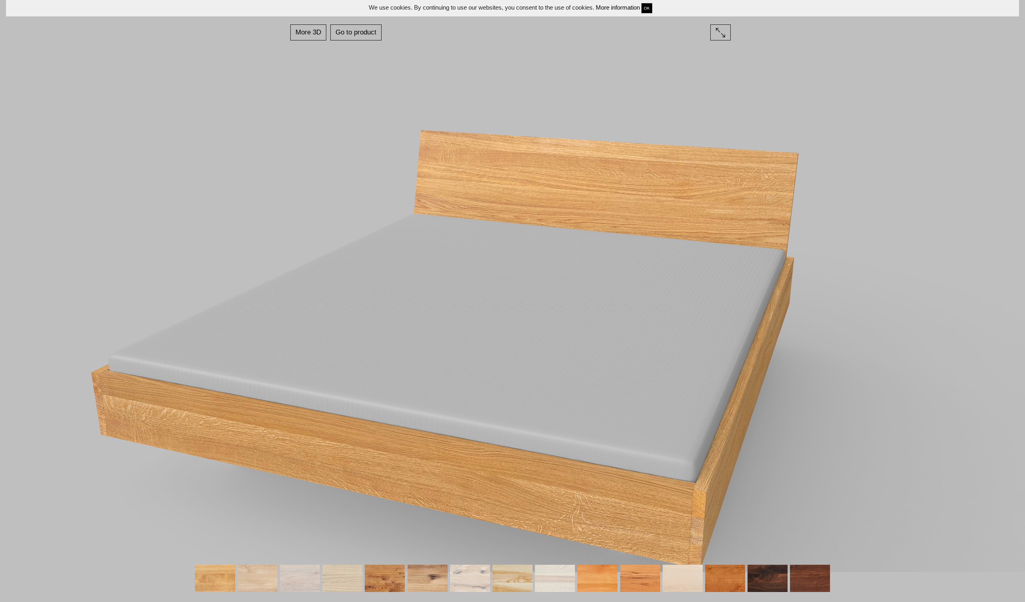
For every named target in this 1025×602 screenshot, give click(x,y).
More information (618, 7)
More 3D (308, 32)
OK (647, 8)
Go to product (356, 32)
